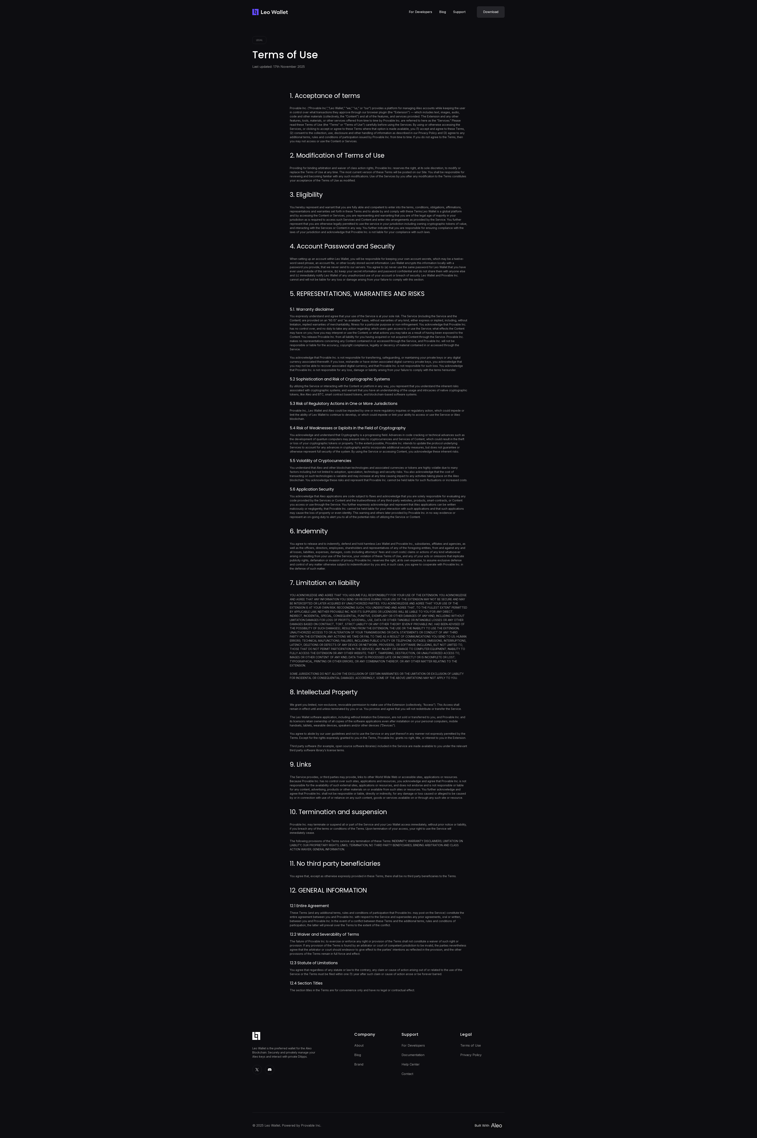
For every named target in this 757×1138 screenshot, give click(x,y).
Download (490, 12)
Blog (442, 12)
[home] (270, 12)
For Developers (420, 12)
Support (459, 12)
